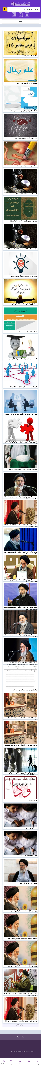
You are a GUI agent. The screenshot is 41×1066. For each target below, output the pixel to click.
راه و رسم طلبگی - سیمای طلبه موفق (26, 193)
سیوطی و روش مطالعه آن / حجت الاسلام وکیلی (23, 221)
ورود (14, 15)
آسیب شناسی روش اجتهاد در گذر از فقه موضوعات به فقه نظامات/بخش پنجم (20, 525)
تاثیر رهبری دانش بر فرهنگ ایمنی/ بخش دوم (23, 359)
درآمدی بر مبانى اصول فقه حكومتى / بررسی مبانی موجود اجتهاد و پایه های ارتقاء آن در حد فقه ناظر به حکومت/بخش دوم (22, 664)
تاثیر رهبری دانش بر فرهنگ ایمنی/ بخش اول (23, 386)
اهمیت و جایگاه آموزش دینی (28, 855)
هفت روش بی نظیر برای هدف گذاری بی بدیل (24, 276)
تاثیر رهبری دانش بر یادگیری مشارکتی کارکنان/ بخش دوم (21, 415)
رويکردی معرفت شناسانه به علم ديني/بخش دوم (22, 938)
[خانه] (20, 4)
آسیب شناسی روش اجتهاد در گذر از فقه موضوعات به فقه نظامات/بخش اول (20, 636)
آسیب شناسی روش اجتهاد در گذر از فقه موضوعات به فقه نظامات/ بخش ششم (20, 498)
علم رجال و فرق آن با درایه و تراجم (27, 83)
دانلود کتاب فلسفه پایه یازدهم (28, 331)
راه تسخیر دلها (33, 800)
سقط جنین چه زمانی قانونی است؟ (27, 166)
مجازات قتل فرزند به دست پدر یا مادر (26, 138)
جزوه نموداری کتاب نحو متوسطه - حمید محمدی (22, 111)
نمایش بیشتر (20, 1025)
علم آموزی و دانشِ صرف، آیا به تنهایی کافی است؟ (22, 304)
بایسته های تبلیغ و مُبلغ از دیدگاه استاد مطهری (23, 469)
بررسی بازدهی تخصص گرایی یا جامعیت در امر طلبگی (21, 248)
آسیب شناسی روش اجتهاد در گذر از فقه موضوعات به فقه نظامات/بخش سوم (20, 581)
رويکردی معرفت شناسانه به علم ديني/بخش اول (22, 966)
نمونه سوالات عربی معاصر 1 (28, 55)
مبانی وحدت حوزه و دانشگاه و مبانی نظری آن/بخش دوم (21, 718)
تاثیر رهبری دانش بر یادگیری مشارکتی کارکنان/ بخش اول (21, 443)
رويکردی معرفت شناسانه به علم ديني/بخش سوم (22, 911)
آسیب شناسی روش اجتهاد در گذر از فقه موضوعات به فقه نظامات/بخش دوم (20, 608)
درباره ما (21, 15)
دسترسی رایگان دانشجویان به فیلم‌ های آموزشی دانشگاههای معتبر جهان (23, 774)
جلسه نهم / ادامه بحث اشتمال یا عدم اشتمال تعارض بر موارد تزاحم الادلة (20, 994)
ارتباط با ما (27, 15)
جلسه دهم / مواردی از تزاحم (28, 883)
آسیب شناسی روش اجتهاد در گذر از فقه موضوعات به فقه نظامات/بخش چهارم (20, 553)
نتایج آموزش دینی (31, 828)
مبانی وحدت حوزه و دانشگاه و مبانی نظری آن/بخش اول (20, 745)
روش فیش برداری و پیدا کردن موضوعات (25, 690)
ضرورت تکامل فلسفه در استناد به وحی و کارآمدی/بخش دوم (20, 1022)
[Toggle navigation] (20, 21)
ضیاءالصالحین (21, 1051)
